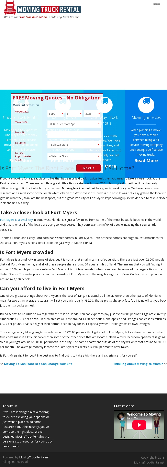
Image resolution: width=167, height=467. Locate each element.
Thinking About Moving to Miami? (138, 364)
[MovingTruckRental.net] (62, 10)
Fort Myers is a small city (16, 220)
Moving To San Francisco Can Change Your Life (38, 364)
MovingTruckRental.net (34, 457)
